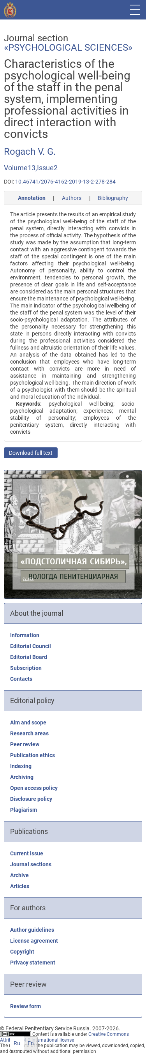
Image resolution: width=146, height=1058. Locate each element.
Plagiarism (23, 810)
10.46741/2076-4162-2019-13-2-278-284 (65, 181)
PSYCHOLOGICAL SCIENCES (68, 47)
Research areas (29, 733)
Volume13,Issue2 (31, 168)
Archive (19, 875)
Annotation (32, 198)
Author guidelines (32, 930)
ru (17, 1043)
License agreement (34, 941)
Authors (71, 198)
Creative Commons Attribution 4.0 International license (64, 1037)
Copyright (22, 951)
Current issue (26, 853)
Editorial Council (30, 646)
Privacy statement (32, 962)
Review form (25, 1006)
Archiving (21, 777)
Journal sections (30, 864)
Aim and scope (28, 722)
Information (24, 635)
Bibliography (113, 198)
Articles (19, 886)
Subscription (26, 668)
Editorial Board (28, 657)
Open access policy (34, 788)
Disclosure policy (31, 799)
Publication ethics (32, 755)
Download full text (31, 453)
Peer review (24, 744)
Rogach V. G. (30, 151)
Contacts (21, 679)
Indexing (21, 766)
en (31, 1043)
